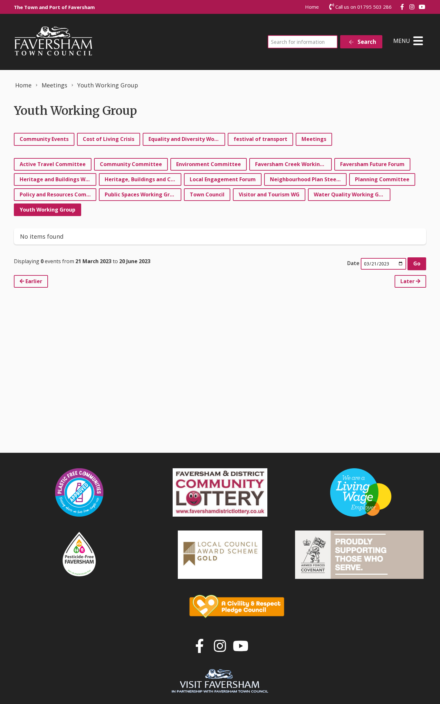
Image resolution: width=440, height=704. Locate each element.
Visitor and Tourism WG (269, 194)
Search (366, 41)
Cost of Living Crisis (108, 139)
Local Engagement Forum (223, 179)
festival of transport (260, 139)
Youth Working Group (47, 209)
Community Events (44, 139)
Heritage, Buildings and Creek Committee (143, 179)
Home (312, 7)
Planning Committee (382, 179)
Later (408, 281)
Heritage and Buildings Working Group (58, 179)
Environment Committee (208, 164)
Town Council (207, 194)
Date (353, 263)
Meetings (313, 139)
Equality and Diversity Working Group (186, 139)
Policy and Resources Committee (58, 194)
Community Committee (131, 164)
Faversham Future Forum (372, 164)
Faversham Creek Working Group (293, 164)
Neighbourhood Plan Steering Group (308, 179)
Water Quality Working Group (352, 194)
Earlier (33, 281)
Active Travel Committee (53, 164)
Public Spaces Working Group (142, 194)
